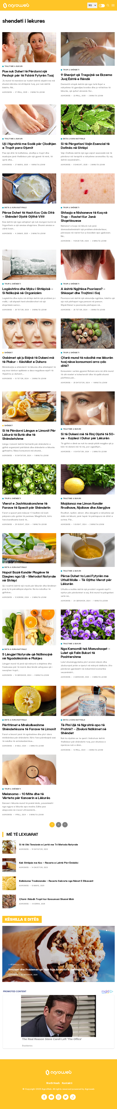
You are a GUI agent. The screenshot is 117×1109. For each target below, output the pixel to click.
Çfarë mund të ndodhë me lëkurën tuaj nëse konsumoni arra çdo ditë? (87, 362)
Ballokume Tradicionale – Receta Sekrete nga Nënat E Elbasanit (56, 881)
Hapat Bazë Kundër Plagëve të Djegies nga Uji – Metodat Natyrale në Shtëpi (29, 576)
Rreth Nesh (53, 1083)
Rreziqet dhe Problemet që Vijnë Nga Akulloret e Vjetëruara (45, 969)
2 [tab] (108, 930)
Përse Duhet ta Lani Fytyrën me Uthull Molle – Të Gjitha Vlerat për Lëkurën (86, 580)
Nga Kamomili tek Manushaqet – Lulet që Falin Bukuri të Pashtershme (85, 653)
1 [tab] (106, 930)
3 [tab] (110, 930)
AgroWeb (7, 92)
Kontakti (67, 1083)
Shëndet (8, 353)
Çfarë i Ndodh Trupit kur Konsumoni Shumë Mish (46, 899)
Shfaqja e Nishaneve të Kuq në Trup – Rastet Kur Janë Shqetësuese (84, 217)
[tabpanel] (58, 954)
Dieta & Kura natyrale (74, 139)
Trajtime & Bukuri (13, 66)
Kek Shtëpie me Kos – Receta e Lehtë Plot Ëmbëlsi (48, 863)
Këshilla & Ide (17, 965)
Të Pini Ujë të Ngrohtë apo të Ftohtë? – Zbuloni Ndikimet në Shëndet (83, 729)
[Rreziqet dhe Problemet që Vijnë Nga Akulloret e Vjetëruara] (58, 954)
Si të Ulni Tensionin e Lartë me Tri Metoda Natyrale (48, 845)
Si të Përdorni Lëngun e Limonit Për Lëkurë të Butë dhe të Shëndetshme (29, 435)
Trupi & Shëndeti (71, 70)
